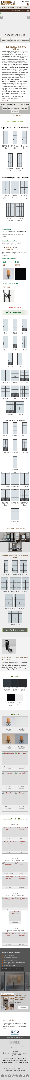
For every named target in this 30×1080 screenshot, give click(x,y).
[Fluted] (8, 778)
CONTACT (26, 8)
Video (20, 1062)
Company (11, 1062)
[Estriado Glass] (8, 798)
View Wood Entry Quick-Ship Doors (15, 1037)
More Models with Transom (15, 630)
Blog (16, 1062)
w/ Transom (15, 111)
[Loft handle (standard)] (8, 867)
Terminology (22, 1060)
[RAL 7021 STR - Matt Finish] (15, 686)
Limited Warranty (8, 1069)
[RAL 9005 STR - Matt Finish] (11, 701)
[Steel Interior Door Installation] (15, 982)
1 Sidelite (20, 104)
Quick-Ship (9, 104)
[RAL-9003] (19, 701)
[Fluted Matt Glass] (21, 778)
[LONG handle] (8, 902)
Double (5, 108)
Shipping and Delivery (19, 1070)
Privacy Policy (8, 1070)
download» (23, 1007)
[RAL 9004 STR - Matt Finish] (23, 686)
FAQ (12, 1064)
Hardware (4, 1062)
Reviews (25, 1062)
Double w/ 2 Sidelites (13, 108)
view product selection (18, 11)
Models (4, 40)
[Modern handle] (21, 881)
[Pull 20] (8, 832)
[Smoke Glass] (8, 739)
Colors (18, 40)
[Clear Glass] (8, 722)
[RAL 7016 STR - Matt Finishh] (7, 686)
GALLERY (18, 8)
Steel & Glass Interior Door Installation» (12, 969)
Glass (8, 40)
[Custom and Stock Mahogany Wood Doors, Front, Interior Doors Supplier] (9, 3)
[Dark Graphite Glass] (21, 758)
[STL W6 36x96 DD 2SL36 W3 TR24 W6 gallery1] (15, 13)
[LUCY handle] (21, 867)
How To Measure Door (19, 1058)
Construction (25, 40)
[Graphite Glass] (21, 739)
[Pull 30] (8, 846)
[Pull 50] (21, 846)
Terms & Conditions (19, 1069)
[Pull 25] (21, 832)
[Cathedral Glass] (21, 798)
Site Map (16, 1064)
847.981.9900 (23, 2)
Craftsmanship (8, 1058)
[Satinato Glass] (21, 722)
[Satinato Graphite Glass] (8, 758)
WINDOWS (11, 8)
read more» (5, 100)
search (28, 4)
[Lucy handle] (21, 902)
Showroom (15, 1051)
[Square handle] (8, 881)
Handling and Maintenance (10, 1060)
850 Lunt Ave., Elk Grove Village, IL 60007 (16, 1053)
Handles (13, 40)
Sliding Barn (24, 108)
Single (14, 104)
